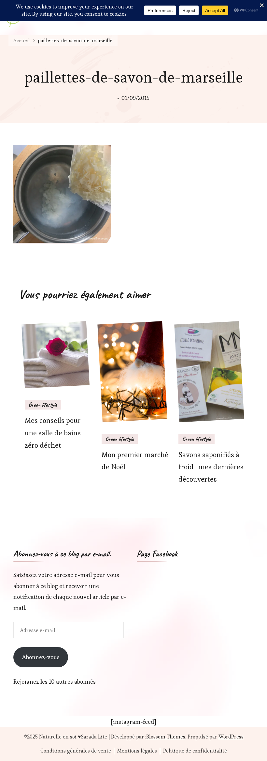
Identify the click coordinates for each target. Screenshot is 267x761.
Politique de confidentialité (195, 751)
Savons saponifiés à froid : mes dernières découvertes (211, 467)
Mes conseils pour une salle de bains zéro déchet (53, 433)
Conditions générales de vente (75, 751)
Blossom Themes (165, 736)
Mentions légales (137, 751)
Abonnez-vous (41, 657)
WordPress (231, 736)
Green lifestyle (43, 404)
